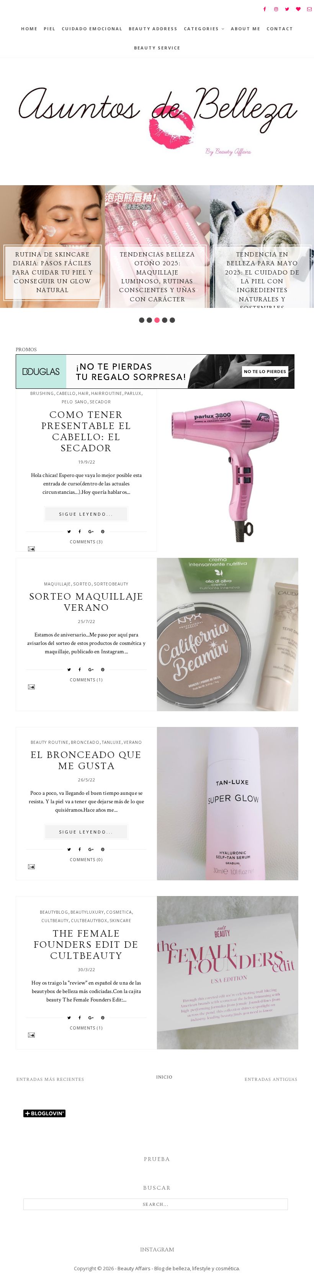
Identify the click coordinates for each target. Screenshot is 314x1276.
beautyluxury (87, 912)
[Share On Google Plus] (91, 531)
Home (29, 28)
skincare (120, 920)
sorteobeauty (111, 584)
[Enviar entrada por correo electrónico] (86, 548)
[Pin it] (103, 531)
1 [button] (141, 320)
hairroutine (106, 393)
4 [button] (164, 320)
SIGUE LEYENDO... (86, 514)
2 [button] (149, 320)
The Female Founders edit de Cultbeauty (86, 945)
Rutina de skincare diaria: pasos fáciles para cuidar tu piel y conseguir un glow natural (52, 272)
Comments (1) (86, 679)
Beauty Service (157, 48)
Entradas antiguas (271, 1079)
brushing (42, 393)
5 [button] (172, 320)
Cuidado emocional (92, 28)
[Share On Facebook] (79, 531)
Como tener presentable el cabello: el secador (86, 431)
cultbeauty (55, 920)
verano (133, 742)
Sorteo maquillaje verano (86, 602)
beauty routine (50, 742)
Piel (50, 28)
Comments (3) (86, 541)
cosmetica (119, 912)
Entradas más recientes (50, 1079)
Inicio (164, 1077)
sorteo (82, 584)
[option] (52, 246)
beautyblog (54, 912)
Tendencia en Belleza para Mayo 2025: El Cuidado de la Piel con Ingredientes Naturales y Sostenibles (262, 281)
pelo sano (74, 402)
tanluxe (111, 742)
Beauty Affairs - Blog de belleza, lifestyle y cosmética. (179, 1268)
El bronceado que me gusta (86, 761)
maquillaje (57, 584)
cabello (66, 393)
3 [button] (157, 320)
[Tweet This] (69, 531)
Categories (201, 28)
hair (83, 393)
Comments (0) (86, 859)
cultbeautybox (89, 920)
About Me (245, 28)
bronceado (85, 742)
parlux (132, 393)
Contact (280, 28)
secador (100, 402)
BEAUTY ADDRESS (153, 28)
